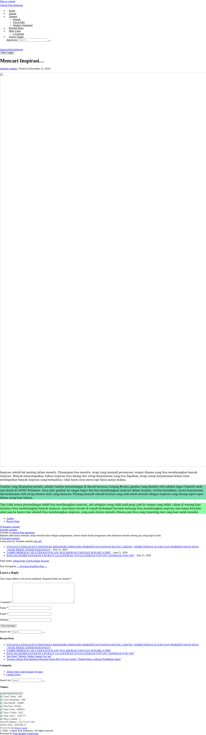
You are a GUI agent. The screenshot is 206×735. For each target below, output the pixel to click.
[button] (106, 39)
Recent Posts (12, 521)
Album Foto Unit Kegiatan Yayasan (31, 560)
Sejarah (16, 19)
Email (4, 613)
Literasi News (13, 674)
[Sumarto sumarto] (10, 526)
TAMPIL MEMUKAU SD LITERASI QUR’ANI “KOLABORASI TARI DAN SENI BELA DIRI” (58, 552)
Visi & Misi (19, 22)
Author (10, 518)
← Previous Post (25, 566)
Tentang (13, 16)
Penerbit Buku (16, 28)
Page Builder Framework (25, 733)
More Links (15, 31)
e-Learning (18, 33)
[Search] (50, 40)
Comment (6, 602)
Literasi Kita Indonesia (11, 5)
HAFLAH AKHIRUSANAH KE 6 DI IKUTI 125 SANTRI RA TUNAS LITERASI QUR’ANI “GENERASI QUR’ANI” (70, 555)
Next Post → (40, 566)
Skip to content (7, 1)
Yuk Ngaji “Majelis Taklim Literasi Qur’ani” (29, 656)
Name (4, 607)
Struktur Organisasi (23, 25)
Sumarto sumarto (8, 529)
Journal (12, 13)
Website (4, 619)
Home (12, 10)
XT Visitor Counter (19, 728)
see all (37, 541)
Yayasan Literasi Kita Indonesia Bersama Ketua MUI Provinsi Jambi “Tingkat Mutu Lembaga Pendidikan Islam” (63, 659)
